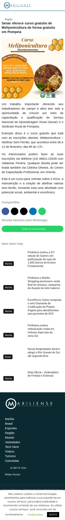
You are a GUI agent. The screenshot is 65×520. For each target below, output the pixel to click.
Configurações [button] (35, 514)
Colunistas (12, 460)
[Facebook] (14, 478)
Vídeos (9, 451)
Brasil (8, 423)
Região (8, 19)
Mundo (9, 437)
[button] (5, 211)
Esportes (11, 428)
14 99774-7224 (18, 468)
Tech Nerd (12, 447)
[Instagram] (7, 478)
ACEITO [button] (53, 514)
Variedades (12, 442)
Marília (9, 419)
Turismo (10, 456)
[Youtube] (20, 478)
